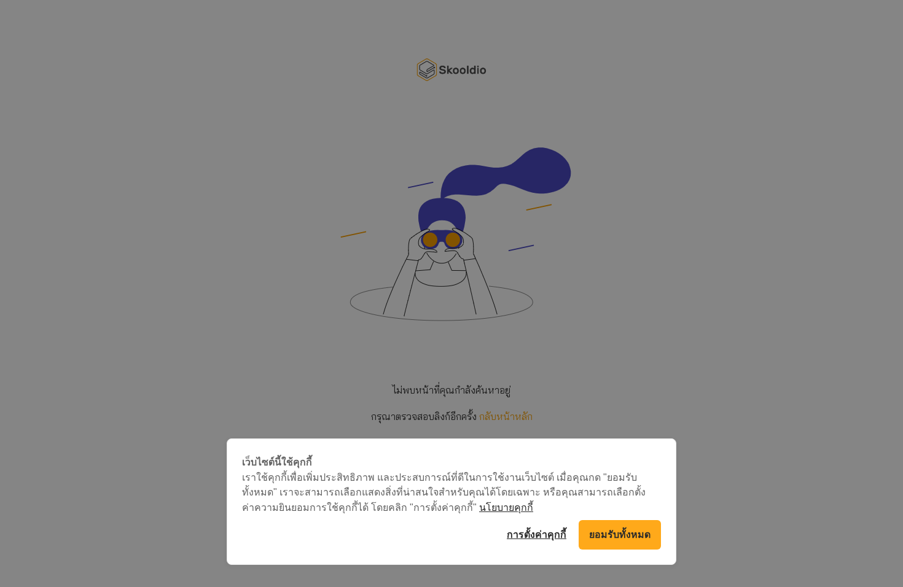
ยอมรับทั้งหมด (620, 534)
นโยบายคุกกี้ (506, 507)
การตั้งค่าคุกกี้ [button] (536, 534)
